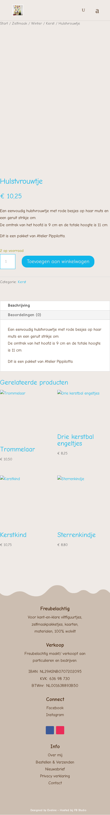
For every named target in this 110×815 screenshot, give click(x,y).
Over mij (55, 755)
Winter (36, 23)
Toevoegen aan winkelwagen (58, 261)
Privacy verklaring (55, 776)
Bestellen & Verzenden (55, 762)
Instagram (55, 715)
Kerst (50, 23)
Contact (55, 783)
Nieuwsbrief (55, 769)
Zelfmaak (19, 23)
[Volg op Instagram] (60, 730)
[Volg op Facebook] (50, 730)
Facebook (55, 708)
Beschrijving (19, 305)
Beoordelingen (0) (24, 315)
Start (4, 23)
